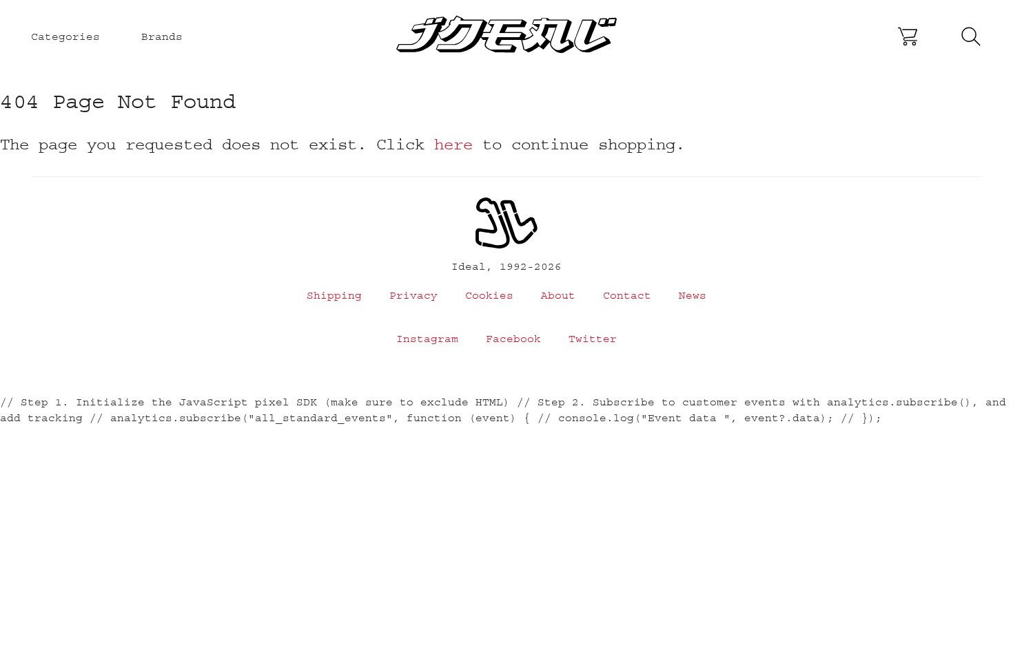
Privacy (413, 295)
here (453, 144)
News (692, 295)
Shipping (334, 295)
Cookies (489, 295)
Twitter (593, 338)
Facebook (513, 338)
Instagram (427, 338)
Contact (627, 295)
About (558, 295)
